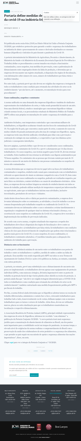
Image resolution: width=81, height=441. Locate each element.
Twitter (50, 351)
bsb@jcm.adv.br (25, 413)
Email (29, 351)
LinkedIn (35, 351)
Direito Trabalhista (12, 36)
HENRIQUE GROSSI (11, 28)
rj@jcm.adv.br (56, 413)
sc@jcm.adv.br (40, 413)
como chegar (10, 401)
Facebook (42, 351)
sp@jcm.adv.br (71, 413)
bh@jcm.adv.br (10, 413)
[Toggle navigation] (77, 3)
